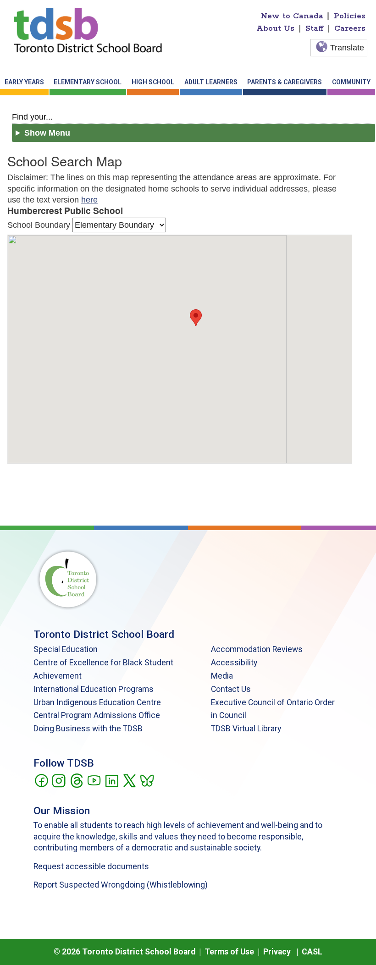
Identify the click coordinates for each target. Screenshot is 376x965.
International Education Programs (93, 689)
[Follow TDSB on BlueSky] (146, 779)
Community (351, 82)
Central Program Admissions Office (96, 715)
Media (222, 675)
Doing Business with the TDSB (88, 728)
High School (153, 82)
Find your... (32, 116)
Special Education (65, 649)
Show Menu (47, 132)
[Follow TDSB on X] (129, 779)
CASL (312, 951)
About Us (275, 28)
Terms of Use (229, 951)
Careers (349, 28)
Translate (347, 47)
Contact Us (231, 689)
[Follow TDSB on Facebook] (41, 779)
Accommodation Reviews (257, 649)
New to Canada (292, 16)
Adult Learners (211, 82)
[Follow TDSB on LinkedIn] (111, 779)
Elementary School (88, 82)
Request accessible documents (91, 866)
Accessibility (234, 662)
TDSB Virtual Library (246, 728)
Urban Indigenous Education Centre (97, 702)
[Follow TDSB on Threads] (76, 779)
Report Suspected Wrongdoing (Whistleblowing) (120, 884)
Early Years (24, 82)
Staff (314, 28)
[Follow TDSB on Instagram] (58, 779)
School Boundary (38, 225)
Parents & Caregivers (284, 82)
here (89, 199)
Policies (349, 16)
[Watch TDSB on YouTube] (93, 779)
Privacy (277, 951)
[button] (195, 318)
